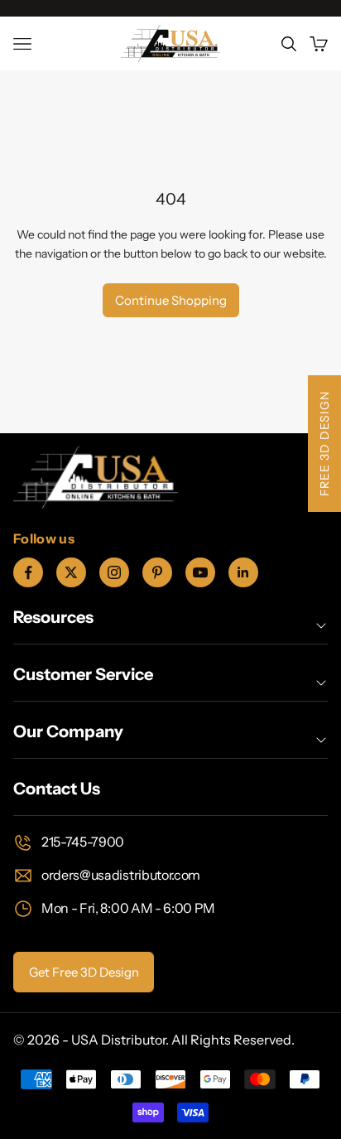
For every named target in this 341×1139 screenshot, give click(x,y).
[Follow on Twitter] (71, 572)
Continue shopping (171, 300)
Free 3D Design (324, 443)
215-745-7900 (82, 841)
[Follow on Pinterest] (157, 572)
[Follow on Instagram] (114, 572)
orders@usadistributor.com (120, 874)
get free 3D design (84, 972)
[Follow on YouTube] (200, 572)
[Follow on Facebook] (28, 572)
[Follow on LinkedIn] (243, 572)
